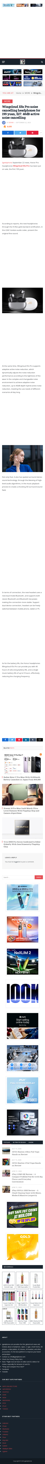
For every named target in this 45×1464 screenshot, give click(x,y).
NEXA (4, 1398)
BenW (11, 122)
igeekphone (28, 1461)
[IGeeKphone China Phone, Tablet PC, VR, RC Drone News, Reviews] (22, 62)
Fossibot (5, 1432)
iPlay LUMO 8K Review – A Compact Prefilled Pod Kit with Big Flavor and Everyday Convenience (27, 1178)
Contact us (5, 1357)
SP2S (4, 1403)
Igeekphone (7, 162)
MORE (7, 101)
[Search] (42, 62)
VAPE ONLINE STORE (9, 1386)
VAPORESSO (6, 1389)
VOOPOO (5, 1392)
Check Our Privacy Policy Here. (12, 1359)
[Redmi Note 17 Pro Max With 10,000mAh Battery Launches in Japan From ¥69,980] (22, 763)
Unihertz (5, 1434)
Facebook (5, 1369)
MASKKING (6, 1400)
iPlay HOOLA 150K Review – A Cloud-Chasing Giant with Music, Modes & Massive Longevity (26, 1193)
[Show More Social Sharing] (41, 133)
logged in (17, 862)
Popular (7, 1142)
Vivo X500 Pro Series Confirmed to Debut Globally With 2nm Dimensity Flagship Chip (22, 844)
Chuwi (4, 1426)
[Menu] (3, 62)
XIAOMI (31, 1142)
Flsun (4, 1437)
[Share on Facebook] (8, 133)
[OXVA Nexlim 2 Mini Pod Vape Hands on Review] (6, 1150)
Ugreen (4, 1451)
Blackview (5, 1429)
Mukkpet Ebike (7, 1449)
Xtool (4, 1443)
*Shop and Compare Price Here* (13, 1367)
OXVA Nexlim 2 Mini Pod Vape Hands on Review (25, 1153)
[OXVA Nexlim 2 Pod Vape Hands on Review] (6, 1162)
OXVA (4, 1395)
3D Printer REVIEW (19, 1142)
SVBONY (5, 1423)
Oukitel (4, 1446)
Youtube (5, 1372)
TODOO (5, 1409)
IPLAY (4, 1406)
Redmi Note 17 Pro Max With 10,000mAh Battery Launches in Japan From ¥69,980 (22, 778)
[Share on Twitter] (20, 133)
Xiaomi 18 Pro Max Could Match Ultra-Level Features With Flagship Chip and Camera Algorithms (21, 810)
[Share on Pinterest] (32, 133)
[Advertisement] (22, 32)
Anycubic (5, 1440)
